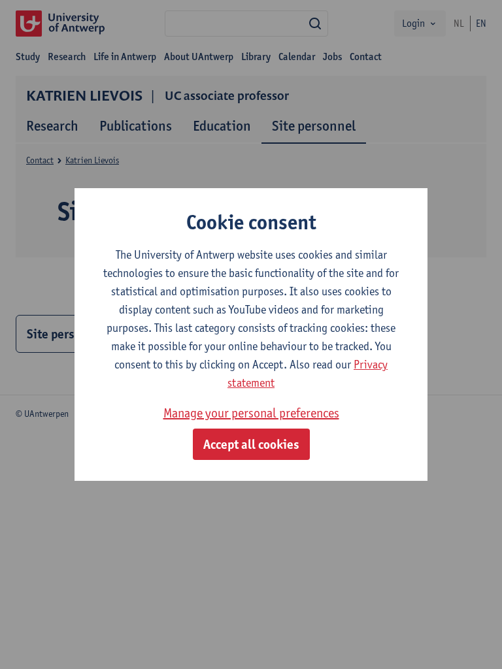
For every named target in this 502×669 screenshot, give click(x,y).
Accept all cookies (251, 444)
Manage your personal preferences (251, 413)
